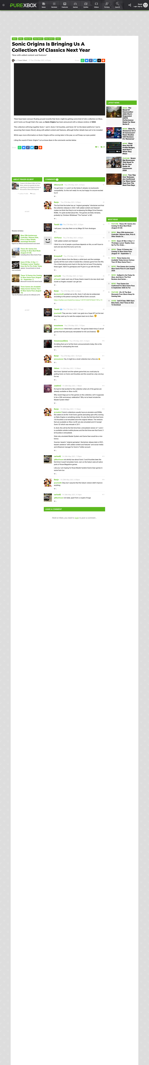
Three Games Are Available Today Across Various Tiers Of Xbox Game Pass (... (122, 260)
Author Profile (23, 194)
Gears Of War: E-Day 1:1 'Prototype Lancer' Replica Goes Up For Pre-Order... (123, 243)
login (77, 518)
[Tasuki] (48, 231)
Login (135, 6)
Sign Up (140, 6)
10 (103, 341)
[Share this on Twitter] (95, 60)
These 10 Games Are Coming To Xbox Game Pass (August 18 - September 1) (31, 277)
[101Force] (48, 244)
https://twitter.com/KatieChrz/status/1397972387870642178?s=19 (78, 300)
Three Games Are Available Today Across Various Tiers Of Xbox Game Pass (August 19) (30, 290)
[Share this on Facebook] (91, 60)
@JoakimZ (58, 412)
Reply (33, 194)
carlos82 (57, 276)
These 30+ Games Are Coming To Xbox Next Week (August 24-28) (30, 251)
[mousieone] (48, 332)
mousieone (58, 325)
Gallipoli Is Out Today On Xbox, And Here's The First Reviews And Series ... (123, 277)
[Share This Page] (129, 5)
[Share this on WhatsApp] (82, 60)
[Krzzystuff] (48, 262)
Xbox (20, 39)
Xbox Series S (49, 39)
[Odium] (48, 374)
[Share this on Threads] (99, 60)
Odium (56, 368)
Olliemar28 (58, 185)
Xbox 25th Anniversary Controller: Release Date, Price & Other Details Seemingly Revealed (29, 238)
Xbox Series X (38, 39)
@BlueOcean (58, 329)
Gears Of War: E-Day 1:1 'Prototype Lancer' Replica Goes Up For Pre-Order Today (31, 264)
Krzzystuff (58, 256)
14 (103, 409)
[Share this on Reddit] (103, 60)
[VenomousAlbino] (48, 347)
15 (103, 456)
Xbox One (28, 39)
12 (103, 368)
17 (104, 147)
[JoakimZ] (48, 392)
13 (103, 385)
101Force (58, 238)
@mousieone (58, 359)
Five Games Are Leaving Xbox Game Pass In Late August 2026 (123, 269)
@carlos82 (60, 294)
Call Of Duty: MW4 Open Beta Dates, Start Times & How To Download (123, 303)
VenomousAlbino (61, 341)
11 (103, 356)
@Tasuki (57, 279)
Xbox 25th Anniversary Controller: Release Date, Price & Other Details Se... (123, 234)
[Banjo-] (48, 208)
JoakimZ (57, 386)
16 (103, 479)
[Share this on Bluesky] (86, 60)
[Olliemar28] (48, 191)
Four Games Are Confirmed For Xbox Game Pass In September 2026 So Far (123, 286)
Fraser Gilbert (22, 60)
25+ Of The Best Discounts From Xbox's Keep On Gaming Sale (122, 294)
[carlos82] (48, 282)
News (14, 39)
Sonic (58, 39)
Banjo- (56, 202)
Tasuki (56, 224)
